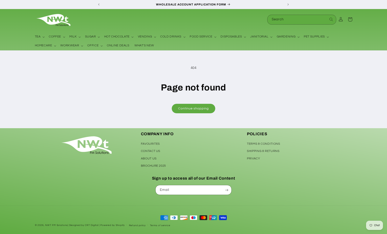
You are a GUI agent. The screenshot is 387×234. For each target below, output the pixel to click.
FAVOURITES (150, 143)
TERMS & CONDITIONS (263, 143)
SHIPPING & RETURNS (263, 150)
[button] (39, 36)
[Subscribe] (226, 190)
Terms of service (160, 225)
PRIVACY (253, 158)
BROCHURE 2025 (153, 165)
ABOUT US (149, 158)
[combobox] (301, 19)
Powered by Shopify (112, 225)
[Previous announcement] (99, 4)
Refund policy (137, 225)
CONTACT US (150, 150)
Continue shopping (193, 108)
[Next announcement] (288, 4)
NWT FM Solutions (56, 225)
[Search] (331, 19)
